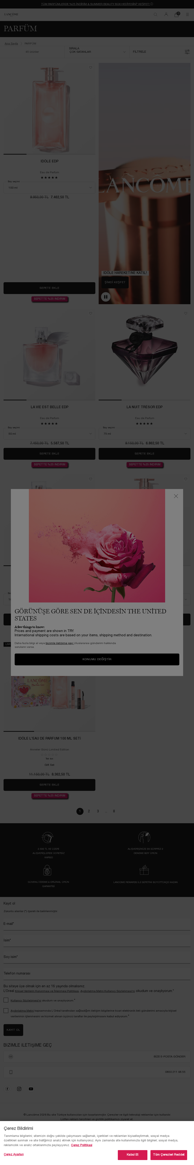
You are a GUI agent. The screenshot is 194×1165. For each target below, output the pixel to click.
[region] (97, 1143)
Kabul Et (132, 1154)
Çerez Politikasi (81, 1145)
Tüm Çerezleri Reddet (169, 1154)
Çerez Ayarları (14, 1154)
